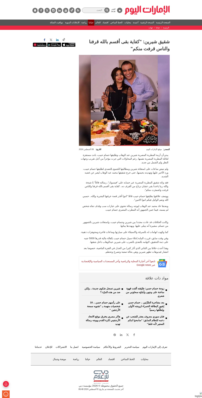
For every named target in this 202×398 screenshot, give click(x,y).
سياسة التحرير (131, 347)
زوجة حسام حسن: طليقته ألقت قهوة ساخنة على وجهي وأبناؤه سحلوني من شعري (145, 292)
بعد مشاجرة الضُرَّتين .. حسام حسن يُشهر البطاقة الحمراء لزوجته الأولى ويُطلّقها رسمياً (146, 306)
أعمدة (135, 22)
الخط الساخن (116, 22)
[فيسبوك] (41, 10)
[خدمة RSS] (78, 10)
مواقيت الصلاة (56, 22)
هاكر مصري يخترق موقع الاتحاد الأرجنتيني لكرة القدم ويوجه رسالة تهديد (103, 320)
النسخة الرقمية (147, 22)
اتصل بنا (74, 347)
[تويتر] (47, 10)
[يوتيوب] (65, 10)
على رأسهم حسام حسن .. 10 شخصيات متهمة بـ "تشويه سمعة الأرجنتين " (103, 306)
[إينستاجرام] (53, 10)
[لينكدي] (59, 10)
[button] (107, 10)
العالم (98, 22)
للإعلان (48, 347)
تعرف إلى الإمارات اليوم (155, 347)
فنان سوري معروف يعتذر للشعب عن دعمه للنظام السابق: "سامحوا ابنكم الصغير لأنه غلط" (145, 320)
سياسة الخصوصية (91, 347)
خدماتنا (38, 347)
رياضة (84, 22)
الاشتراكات (61, 347)
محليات (127, 22)
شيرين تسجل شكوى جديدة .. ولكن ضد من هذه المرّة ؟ (102, 290)
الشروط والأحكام (112, 347)
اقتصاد (105, 22)
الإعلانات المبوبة (72, 22)
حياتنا (91, 22)
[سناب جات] (35, 10)
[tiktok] (71, 10)
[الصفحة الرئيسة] (147, 1)
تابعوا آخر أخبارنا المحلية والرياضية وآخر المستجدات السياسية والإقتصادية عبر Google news (118, 263)
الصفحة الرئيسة (163, 22)
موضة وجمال (59, 359)
